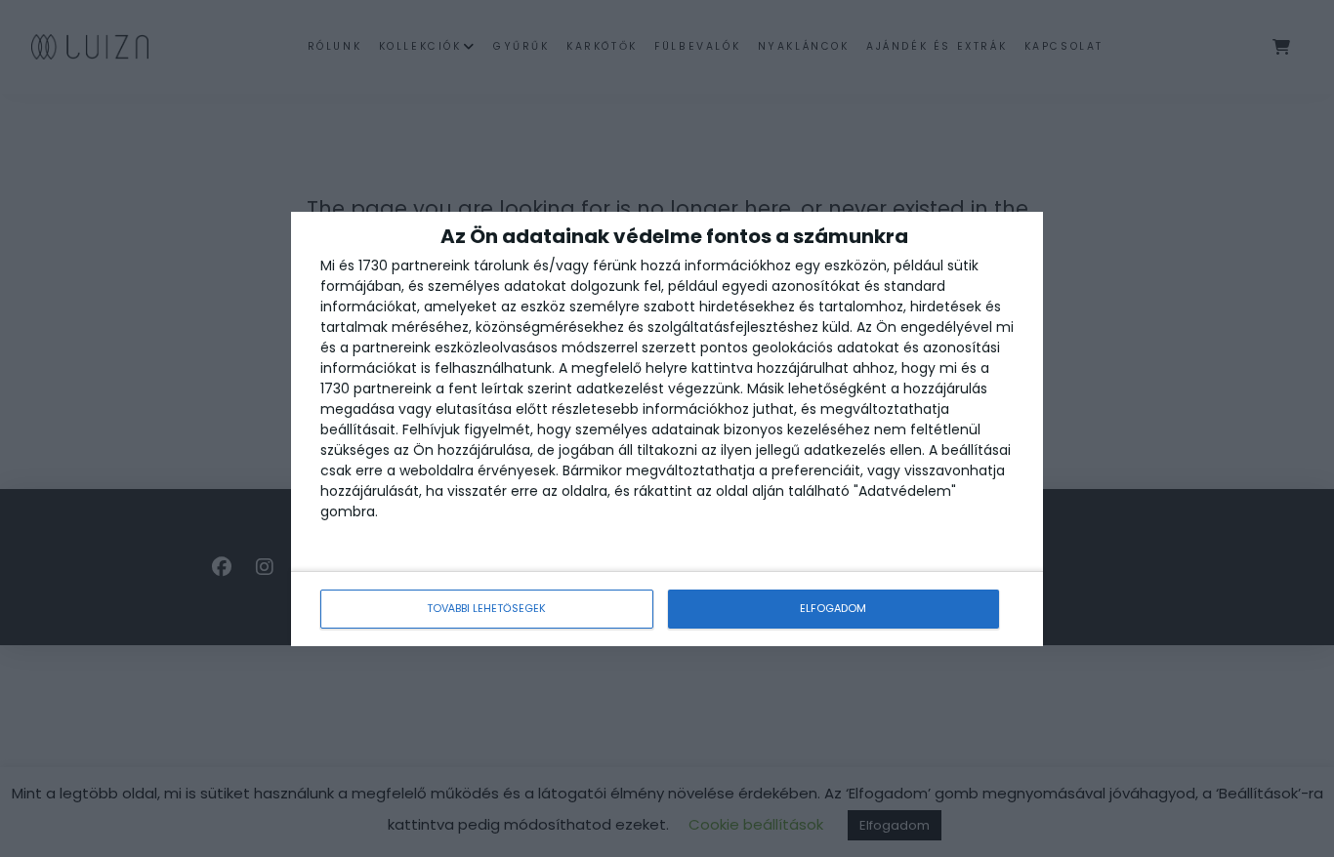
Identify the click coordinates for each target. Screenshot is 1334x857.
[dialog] (667, 429)
